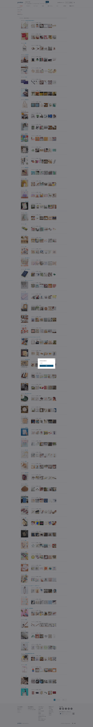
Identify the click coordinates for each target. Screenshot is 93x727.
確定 (46, 365)
